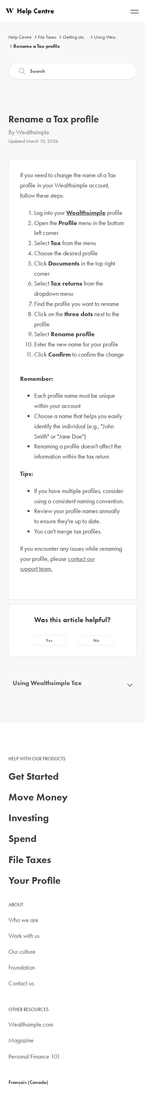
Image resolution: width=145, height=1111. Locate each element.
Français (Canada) (28, 1082)
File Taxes (47, 37)
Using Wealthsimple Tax (116, 37)
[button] (49, 640)
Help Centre (20, 37)
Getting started (77, 37)
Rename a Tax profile (36, 46)
